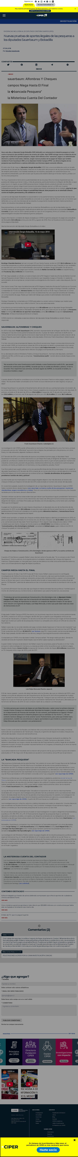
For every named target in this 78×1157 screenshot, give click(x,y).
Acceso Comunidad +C (45, 5)
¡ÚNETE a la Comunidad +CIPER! (40, 11)
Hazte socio (48, 1150)
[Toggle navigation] (4, 15)
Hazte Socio (29, 5)
